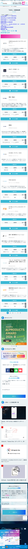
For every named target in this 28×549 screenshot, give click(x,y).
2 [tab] (13, 346)
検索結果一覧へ (4, 29)
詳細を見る (15, 54)
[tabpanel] (14, 332)
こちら (7, 495)
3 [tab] (14, 346)
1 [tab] (11, 346)
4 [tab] (16, 346)
